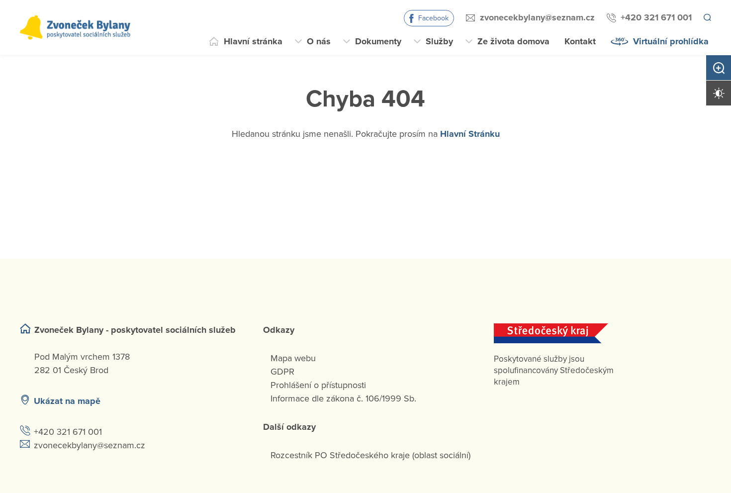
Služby (439, 41)
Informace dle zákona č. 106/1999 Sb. (343, 398)
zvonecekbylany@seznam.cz (535, 17)
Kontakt (580, 41)
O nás (319, 41)
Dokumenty (378, 41)
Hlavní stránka (253, 41)
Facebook (432, 18)
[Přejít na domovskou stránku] (75, 27)
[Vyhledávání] (706, 17)
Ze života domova (513, 41)
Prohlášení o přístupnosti (318, 385)
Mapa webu (293, 358)
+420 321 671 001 (654, 17)
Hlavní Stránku (470, 133)
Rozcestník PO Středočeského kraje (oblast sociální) (370, 455)
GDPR (282, 371)
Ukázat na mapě (67, 400)
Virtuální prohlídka (671, 41)
